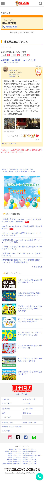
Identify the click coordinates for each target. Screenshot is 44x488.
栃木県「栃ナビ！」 (15, 449)
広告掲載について (7, 422)
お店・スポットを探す (30, 399)
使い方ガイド (6, 408)
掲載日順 (17, 60)
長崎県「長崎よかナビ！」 (31, 451)
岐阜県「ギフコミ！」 (14, 455)
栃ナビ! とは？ (23, 394)
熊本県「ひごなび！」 (29, 449)
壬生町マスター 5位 (14, 76)
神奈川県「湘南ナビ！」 (14, 459)
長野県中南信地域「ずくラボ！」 (33, 455)
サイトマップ (6, 417)
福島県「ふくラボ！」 (14, 453)
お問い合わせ (27, 413)
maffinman (12, 70)
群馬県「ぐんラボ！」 (14, 457)
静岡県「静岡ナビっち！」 (13, 451)
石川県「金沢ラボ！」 (14, 461)
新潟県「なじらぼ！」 (29, 453)
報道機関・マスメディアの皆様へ (12, 426)
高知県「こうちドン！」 (30, 463)
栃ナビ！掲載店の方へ (30, 422)
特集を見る (5, 399)
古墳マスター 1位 (14, 74)
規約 (3, 413)
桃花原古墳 (9, 23)
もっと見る (38, 267)
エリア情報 (26, 403)
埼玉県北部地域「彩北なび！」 (12, 463)
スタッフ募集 (6, 431)
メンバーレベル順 (12, 62)
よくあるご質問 (28, 408)
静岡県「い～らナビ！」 (30, 459)
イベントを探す (7, 403)
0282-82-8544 (11, 27)
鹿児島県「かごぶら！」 (30, 461)
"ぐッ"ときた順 (30, 60)
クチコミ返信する (10, 143)
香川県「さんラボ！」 (29, 457)
